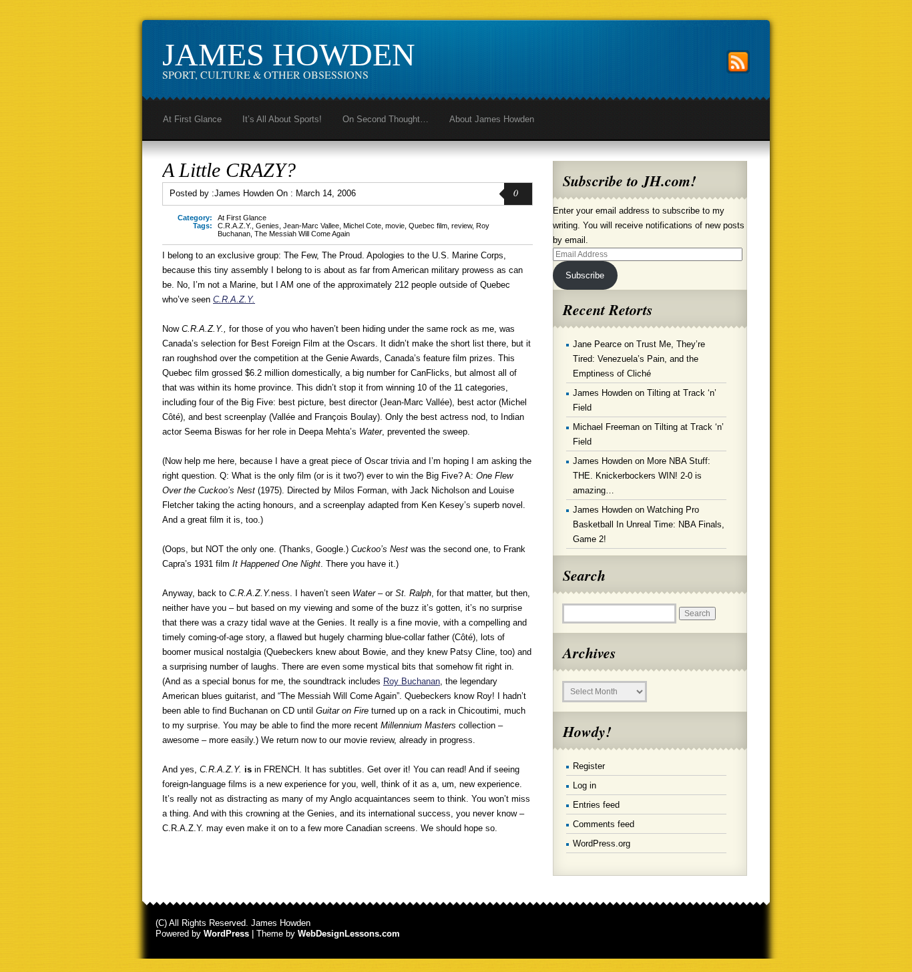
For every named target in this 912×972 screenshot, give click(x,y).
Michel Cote (362, 226)
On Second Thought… (386, 119)
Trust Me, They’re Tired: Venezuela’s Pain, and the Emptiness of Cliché (639, 359)
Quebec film (428, 226)
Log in (584, 785)
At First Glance (192, 119)
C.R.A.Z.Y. (235, 226)
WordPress (226, 934)
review (461, 226)
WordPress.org (601, 843)
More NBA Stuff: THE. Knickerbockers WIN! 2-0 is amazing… (641, 475)
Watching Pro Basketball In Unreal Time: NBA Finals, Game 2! (648, 524)
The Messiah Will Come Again (302, 234)
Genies (267, 226)
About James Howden (491, 119)
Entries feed (596, 805)
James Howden (288, 54)
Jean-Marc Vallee (311, 226)
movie (395, 226)
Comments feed (603, 824)
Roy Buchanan (411, 681)
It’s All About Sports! (282, 119)
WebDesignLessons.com (349, 934)
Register (589, 766)
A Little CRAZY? (229, 170)
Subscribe (584, 275)
